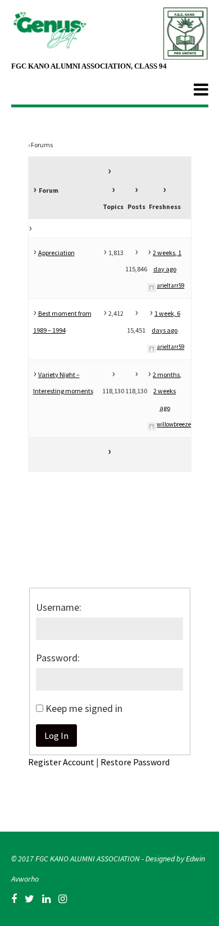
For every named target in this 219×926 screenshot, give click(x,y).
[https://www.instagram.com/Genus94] (62, 899)
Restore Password (135, 762)
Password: (58, 657)
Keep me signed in (83, 708)
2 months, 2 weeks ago (167, 391)
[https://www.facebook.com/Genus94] (14, 899)
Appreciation (56, 252)
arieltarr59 (170, 285)
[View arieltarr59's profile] (152, 285)
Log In (56, 735)
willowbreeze (174, 424)
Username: (58, 607)
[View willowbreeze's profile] (152, 424)
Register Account (61, 762)
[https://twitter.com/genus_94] (29, 899)
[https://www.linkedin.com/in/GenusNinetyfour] (46, 899)
